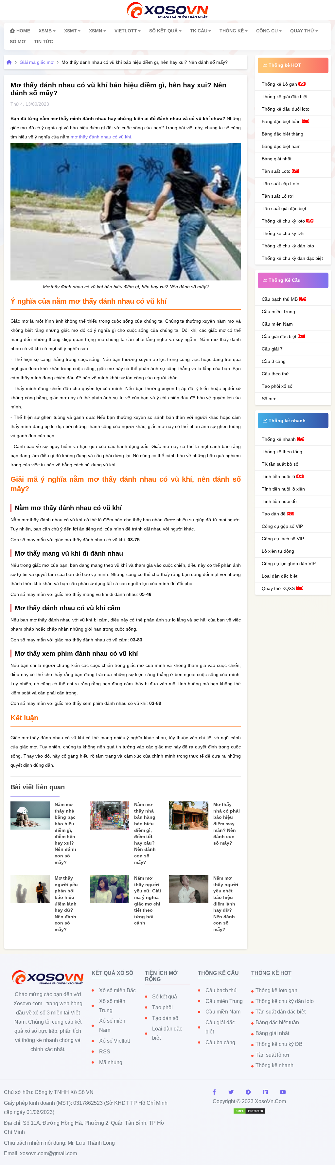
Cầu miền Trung (278, 311)
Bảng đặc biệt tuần (282, 121)
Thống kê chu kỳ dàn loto (288, 245)
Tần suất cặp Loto (280, 183)
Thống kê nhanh (279, 439)
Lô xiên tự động (278, 551)
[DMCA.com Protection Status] (249, 1110)
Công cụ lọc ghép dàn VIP (289, 563)
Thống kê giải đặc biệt (285, 96)
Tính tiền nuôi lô (279, 476)
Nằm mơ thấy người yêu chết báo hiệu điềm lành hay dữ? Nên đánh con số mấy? (225, 903)
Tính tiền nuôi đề (279, 501)
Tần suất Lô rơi (277, 196)
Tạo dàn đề (274, 513)
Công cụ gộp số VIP (282, 526)
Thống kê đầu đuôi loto (285, 109)
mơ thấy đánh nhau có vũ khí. (101, 136)
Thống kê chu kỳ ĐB (283, 233)
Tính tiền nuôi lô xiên (283, 489)
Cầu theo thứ (275, 373)
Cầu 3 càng (274, 361)
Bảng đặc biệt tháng (282, 133)
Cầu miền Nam (277, 324)
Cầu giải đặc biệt (280, 336)
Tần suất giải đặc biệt (284, 208)
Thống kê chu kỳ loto (284, 221)
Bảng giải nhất (276, 158)
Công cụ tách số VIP (283, 538)
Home (22, 30)
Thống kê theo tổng (282, 451)
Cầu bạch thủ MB (280, 299)
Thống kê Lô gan (280, 84)
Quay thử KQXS (279, 588)
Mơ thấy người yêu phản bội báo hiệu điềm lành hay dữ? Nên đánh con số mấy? (66, 903)
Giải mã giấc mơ (37, 62)
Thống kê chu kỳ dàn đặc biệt (292, 258)
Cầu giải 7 (272, 348)
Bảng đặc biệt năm (281, 146)
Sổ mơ (268, 398)
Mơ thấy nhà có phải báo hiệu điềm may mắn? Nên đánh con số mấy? (226, 824)
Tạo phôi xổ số (277, 386)
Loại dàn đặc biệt (279, 576)
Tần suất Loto (277, 171)
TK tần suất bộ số (280, 464)
